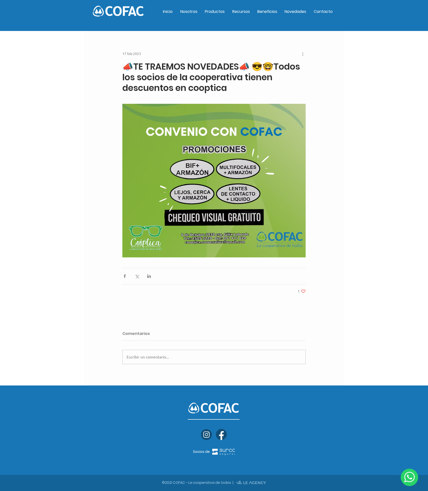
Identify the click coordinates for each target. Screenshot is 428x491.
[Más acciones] (303, 54)
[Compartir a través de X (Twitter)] (136, 276)
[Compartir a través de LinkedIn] (149, 276)
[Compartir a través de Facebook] (124, 276)
